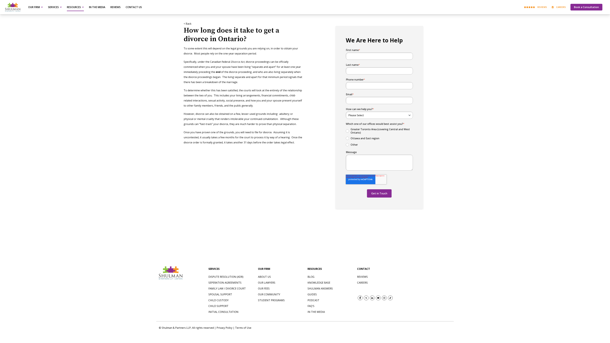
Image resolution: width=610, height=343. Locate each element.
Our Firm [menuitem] (34, 7)
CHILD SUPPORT (218, 306)
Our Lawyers (266, 282)
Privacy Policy (225, 328)
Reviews (542, 7)
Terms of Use (243, 328)
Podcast (313, 300)
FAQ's (311, 306)
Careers (561, 7)
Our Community (269, 294)
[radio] (379, 131)
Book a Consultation (586, 7)
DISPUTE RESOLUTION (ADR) (225, 277)
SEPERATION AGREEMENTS (224, 282)
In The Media (316, 312)
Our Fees (264, 288)
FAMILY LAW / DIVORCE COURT (227, 288)
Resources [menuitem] (74, 7)
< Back (187, 23)
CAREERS (362, 282)
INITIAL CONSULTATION (223, 312)
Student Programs (271, 300)
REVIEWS (362, 277)
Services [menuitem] (53, 7)
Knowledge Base (319, 282)
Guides (312, 294)
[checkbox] (379, 137)
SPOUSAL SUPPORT (220, 294)
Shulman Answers (320, 288)
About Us (264, 277)
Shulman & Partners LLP (176, 328)
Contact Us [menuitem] (134, 7)
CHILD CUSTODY (218, 300)
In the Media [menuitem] (97, 7)
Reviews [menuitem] (115, 7)
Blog (311, 277)
